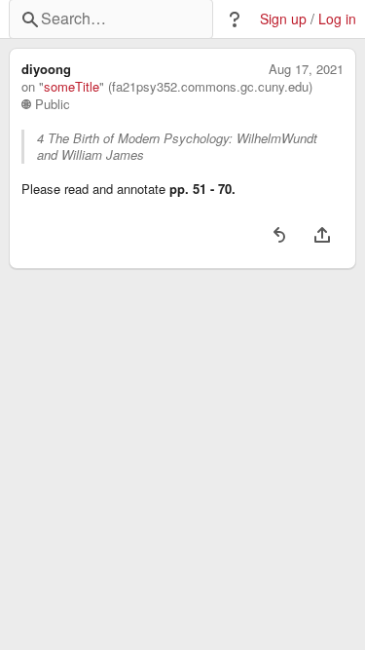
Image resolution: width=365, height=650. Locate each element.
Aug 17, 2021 (306, 69)
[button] (234, 19)
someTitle (71, 87)
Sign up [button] (283, 19)
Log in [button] (337, 19)
